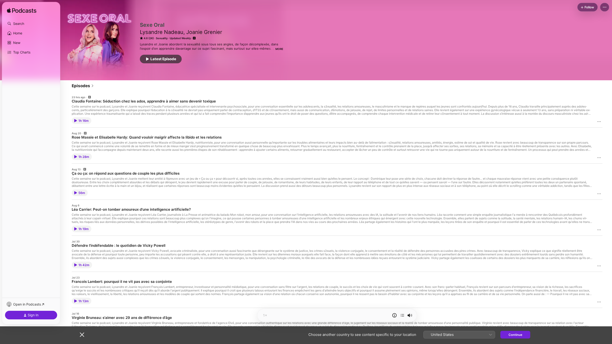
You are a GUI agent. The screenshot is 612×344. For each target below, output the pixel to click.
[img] (21, 10)
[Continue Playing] (402, 315)
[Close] (82, 335)
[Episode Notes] (394, 315)
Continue (515, 335)
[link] (83, 85)
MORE (279, 49)
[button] (31, 24)
